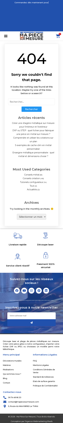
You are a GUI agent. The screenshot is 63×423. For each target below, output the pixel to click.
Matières (7, 365)
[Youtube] (24, 291)
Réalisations (8, 369)
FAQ (35, 361)
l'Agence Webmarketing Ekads (38, 421)
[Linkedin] (46, 291)
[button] (5, 36)
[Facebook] (17, 291)
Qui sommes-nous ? (12, 374)
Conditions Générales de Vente (44, 371)
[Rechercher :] (31, 101)
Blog (5, 378)
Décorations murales (12, 361)
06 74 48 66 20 (14, 397)
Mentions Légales (41, 365)
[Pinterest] (39, 291)
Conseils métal (31, 174)
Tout (32, 186)
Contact (6, 383)
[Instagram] (31, 291)
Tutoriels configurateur (31, 182)
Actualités (32, 189)
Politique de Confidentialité (45, 386)
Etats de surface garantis (44, 381)
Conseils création (31, 178)
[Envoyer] (31, 322)
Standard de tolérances (43, 377)
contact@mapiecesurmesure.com (23, 402)
